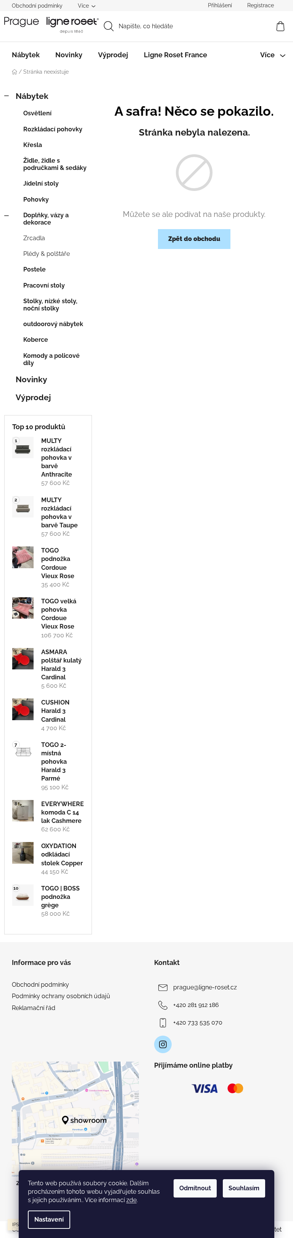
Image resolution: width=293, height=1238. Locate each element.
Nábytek (32, 96)
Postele (34, 269)
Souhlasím (244, 1188)
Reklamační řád (33, 1008)
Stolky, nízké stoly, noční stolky (50, 304)
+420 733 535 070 (197, 1022)
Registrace (260, 5)
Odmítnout (195, 1188)
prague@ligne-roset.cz (205, 987)
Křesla (32, 145)
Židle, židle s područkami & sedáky (55, 164)
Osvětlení (37, 113)
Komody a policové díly (51, 359)
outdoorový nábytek (53, 324)
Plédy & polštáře (46, 253)
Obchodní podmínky (37, 6)
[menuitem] (25, 55)
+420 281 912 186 (196, 1005)
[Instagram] (163, 1044)
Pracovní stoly (44, 285)
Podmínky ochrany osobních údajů (61, 996)
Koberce (35, 339)
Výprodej (33, 397)
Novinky (31, 379)
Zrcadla (34, 238)
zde (131, 1200)
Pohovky (36, 199)
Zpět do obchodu (194, 238)
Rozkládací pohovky (52, 129)
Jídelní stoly (41, 183)
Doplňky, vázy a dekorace (46, 219)
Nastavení (49, 1219)
